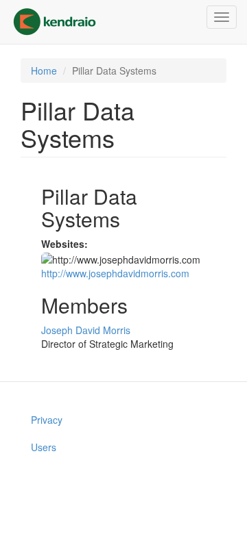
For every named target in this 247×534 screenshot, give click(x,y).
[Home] (54, 21)
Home (44, 70)
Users (43, 447)
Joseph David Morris (85, 330)
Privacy (46, 420)
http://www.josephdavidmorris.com (115, 273)
